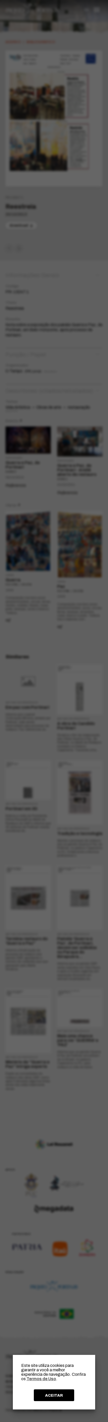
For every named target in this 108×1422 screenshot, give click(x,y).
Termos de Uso (41, 1379)
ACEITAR (54, 1395)
